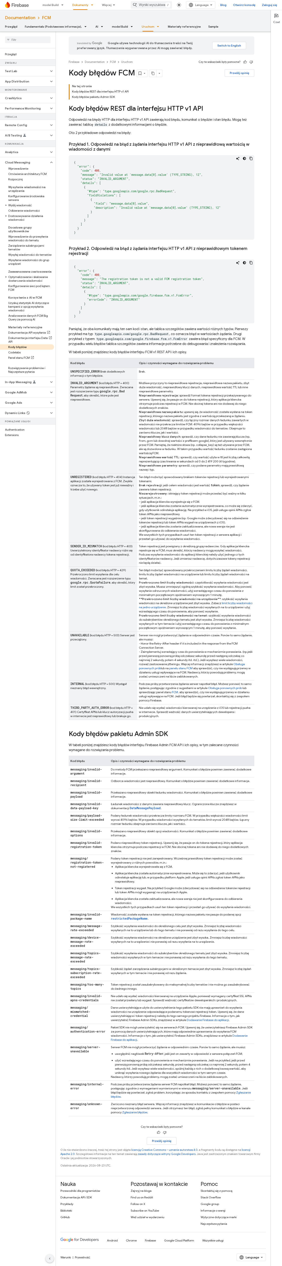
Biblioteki (66, 1210)
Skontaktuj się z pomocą (216, 1191)
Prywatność (82, 1257)
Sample (213, 26)
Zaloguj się (269, 5)
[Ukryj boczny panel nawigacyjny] (50, 1258)
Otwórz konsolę (244, 5)
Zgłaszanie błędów (134, 1112)
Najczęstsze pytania (214, 1224)
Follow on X (138, 1204)
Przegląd (11, 26)
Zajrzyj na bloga (141, 1191)
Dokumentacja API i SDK (76, 1197)
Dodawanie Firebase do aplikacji (208, 1020)
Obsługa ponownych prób (225, 688)
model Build (51, 5)
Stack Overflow (211, 1197)
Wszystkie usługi (213, 1240)
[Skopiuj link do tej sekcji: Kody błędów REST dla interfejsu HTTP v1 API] (207, 109)
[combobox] (151, 5)
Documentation (20, 17)
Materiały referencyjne (184, 26)
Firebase (74, 62)
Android (112, 1240)
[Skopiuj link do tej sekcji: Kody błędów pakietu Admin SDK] (172, 734)
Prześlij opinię (239, 73)
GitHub (65, 1217)
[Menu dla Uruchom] (159, 27)
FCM (46, 17)
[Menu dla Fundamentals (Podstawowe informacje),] (87, 27)
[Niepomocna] (251, 62)
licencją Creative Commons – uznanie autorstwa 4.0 (164, 1150)
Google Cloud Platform (179, 1240)
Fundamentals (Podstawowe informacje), (53, 26)
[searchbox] (28, 39)
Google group (210, 1204)
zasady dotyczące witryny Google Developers (167, 1154)
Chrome (131, 1240)
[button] (24, 71)
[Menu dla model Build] (64, 5)
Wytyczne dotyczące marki (219, 1217)
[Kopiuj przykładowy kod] (251, 158)
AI (96, 26)
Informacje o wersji (213, 1210)
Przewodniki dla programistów (80, 1191)
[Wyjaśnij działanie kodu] (238, 158)
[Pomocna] (245, 62)
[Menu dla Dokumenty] (93, 5)
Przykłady (66, 1204)
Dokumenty (80, 5)
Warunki (65, 1257)
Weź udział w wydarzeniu (147, 1217)
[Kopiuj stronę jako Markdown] (153, 73)
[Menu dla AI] (103, 27)
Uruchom (148, 26)
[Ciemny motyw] (244, 158)
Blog (223, 5)
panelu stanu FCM (181, 668)
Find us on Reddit (142, 1197)
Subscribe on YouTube (145, 1210)
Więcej (106, 5)
